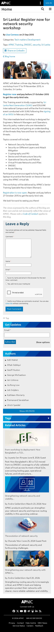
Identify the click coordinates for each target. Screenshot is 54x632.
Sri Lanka (45, 45)
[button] (42, 9)
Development (34, 40)
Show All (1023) (27, 411)
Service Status (19, 626)
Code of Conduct (30, 214)
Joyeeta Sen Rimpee (17, 458)
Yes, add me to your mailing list (18, 284)
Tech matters (20, 40)
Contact (20, 623)
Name (8, 261)
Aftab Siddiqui (14, 365)
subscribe (9, 303)
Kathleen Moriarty (16, 395)
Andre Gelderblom (17, 504)
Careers (30, 626)
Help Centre (31, 623)
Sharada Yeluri (15, 541)
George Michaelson (16, 375)
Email (8, 270)
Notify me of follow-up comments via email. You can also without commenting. (27, 302)
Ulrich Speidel (13, 405)
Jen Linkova (12, 380)
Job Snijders (13, 390)
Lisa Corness (12, 34)
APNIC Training (15, 45)
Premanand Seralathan (18, 400)
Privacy (12, 623)
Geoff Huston (13, 370)
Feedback (39, 626)
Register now (9, 94)
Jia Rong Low (13, 385)
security (36, 45)
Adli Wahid (12, 360)
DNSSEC (28, 45)
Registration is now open (15, 193)
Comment (10, 237)
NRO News (42, 623)
